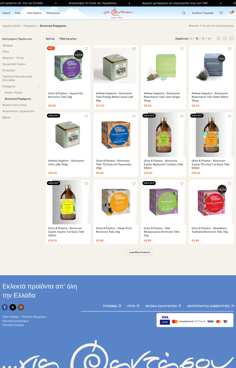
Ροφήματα (30, 25)
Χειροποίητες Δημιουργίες (18, 111)
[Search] (184, 13)
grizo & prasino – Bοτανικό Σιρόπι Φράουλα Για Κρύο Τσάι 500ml (163, 164)
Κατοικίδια (8, 70)
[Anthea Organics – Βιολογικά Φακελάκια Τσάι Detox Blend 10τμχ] (211, 67)
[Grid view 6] (231, 38)
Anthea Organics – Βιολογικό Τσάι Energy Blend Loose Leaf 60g (114, 97)
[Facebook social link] (4, 307)
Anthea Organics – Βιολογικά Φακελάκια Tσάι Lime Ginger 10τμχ (162, 97)
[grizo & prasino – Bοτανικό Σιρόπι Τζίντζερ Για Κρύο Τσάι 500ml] (211, 135)
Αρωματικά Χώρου (13, 64)
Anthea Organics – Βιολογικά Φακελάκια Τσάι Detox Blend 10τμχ (210, 97)
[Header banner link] (118, 3)
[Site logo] (118, 12)
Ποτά (5, 51)
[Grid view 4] (225, 38)
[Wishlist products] (221, 13)
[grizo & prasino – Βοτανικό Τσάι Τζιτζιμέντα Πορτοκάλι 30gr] (116, 135)
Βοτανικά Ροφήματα (18, 98)
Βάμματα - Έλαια (13, 57)
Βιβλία (6, 117)
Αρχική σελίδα (11, 25)
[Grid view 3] (218, 38)
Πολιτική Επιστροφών (15, 321)
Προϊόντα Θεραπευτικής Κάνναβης (17, 78)
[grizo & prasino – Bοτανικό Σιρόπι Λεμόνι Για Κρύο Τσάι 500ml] (68, 202)
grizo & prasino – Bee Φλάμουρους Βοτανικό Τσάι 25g (162, 231)
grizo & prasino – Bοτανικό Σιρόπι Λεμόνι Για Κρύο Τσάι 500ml (66, 231)
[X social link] (13, 307)
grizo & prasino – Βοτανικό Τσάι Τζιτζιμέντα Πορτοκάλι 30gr (114, 164)
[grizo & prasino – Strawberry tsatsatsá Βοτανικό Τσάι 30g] (211, 202)
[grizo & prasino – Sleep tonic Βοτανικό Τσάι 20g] (116, 202)
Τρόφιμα (7, 45)
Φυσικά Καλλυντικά (14, 105)
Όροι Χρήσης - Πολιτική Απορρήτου (24, 316)
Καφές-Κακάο (13, 92)
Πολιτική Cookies (13, 325)
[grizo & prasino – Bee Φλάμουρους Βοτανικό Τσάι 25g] (163, 202)
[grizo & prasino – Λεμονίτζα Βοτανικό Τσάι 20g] (68, 67)
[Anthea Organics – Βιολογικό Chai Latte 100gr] (68, 135)
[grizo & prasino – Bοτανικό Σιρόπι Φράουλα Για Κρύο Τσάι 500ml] (163, 135)
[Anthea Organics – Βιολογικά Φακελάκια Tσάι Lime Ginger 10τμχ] (163, 67)
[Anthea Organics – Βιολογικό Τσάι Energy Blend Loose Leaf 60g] (116, 67)
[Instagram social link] (21, 307)
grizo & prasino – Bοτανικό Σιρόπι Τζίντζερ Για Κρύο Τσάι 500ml (211, 164)
